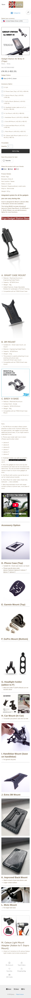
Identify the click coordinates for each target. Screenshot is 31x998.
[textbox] (13, 21)
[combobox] (14, 21)
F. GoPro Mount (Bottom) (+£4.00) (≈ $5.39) (14, 102)
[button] (7, 160)
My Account (9, 965)
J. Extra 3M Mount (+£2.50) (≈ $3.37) (15, 121)
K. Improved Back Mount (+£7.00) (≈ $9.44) (14, 126)
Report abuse (20, 994)
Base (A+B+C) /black (10, 78)
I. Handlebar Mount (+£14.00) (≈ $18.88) (16, 117)
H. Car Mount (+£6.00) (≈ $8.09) (14, 113)
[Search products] (28, 12)
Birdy (8, 64)
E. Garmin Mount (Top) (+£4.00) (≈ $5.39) (14, 96)
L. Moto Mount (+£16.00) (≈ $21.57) (15, 131)
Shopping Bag (21, 971)
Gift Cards (9, 977)
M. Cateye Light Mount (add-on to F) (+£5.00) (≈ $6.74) (16, 136)
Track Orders (21, 965)
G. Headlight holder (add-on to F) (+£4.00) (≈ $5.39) (15, 108)
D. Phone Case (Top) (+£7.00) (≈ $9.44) (16, 91)
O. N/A (6, 87)
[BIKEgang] (16, 4)
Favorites (9, 971)
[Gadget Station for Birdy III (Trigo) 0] (15, 41)
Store (3, 4)
